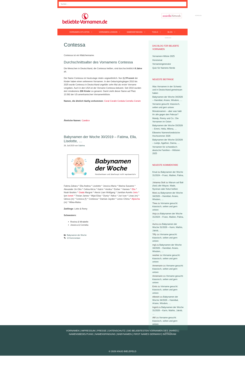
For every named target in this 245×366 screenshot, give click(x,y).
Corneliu (129, 101)
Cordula (121, 101)
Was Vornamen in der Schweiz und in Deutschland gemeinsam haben (167, 89)
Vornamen (72, 330)
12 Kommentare (73, 238)
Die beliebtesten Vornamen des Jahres (152, 330)
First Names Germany (147, 334)
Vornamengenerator (161, 64)
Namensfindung (135, 32)
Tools (155, 32)
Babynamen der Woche (77, 235)
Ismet (70, 196)
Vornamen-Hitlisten (79, 32)
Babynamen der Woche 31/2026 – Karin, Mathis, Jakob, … (167, 227)
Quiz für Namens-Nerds (163, 68)
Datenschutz (116, 330)
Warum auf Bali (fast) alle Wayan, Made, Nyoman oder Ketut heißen (167, 185)
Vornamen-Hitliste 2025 (163, 56)
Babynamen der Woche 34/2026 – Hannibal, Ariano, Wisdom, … (167, 196)
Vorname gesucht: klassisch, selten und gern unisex (165, 206)
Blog (170, 32)
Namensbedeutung (81, 334)
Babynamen (124, 334)
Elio (133, 189)
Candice (86, 120)
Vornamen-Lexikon (108, 32)
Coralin (113, 101)
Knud (154, 172)
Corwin (137, 101)
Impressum (88, 330)
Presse (101, 330)
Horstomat (157, 60)
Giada (81, 192)
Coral (106, 101)
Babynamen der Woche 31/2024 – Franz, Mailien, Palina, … (168, 175)
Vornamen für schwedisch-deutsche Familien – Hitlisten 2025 (166, 150)
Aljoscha (136, 199)
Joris (135, 192)
